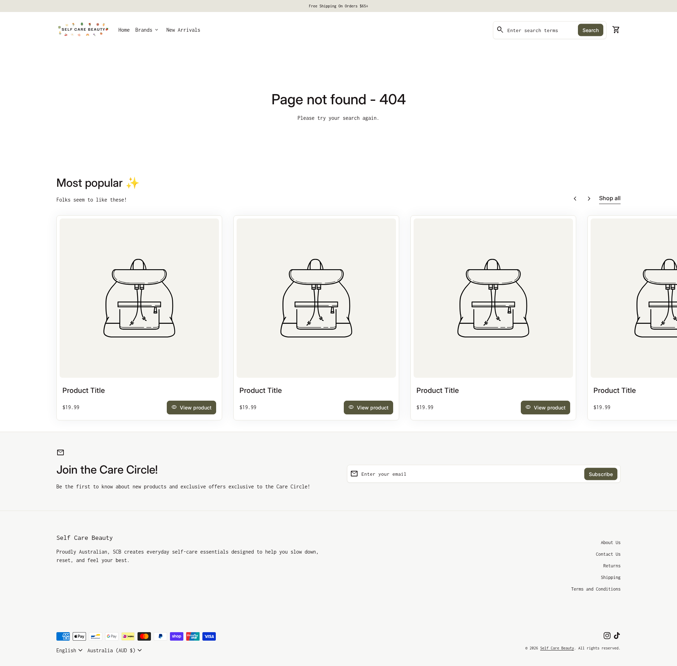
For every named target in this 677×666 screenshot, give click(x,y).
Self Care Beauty (84, 537)
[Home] (83, 29)
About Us (611, 542)
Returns (612, 565)
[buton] (70, 650)
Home (124, 30)
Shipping (611, 577)
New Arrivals (183, 30)
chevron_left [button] (575, 199)
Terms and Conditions (596, 589)
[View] (139, 298)
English (70, 650)
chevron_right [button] (589, 199)
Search (591, 30)
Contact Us (608, 554)
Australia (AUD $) (115, 650)
